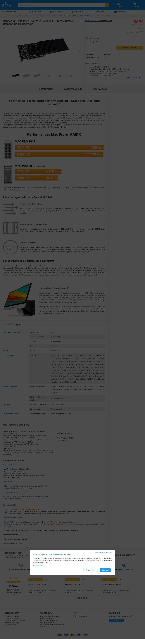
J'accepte (105, 570)
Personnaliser (90, 570)
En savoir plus (37, 565)
